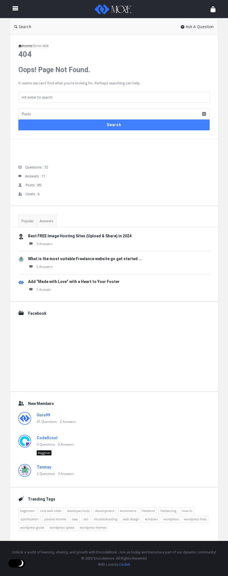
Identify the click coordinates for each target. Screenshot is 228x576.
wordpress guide (32, 527)
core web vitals (50, 511)
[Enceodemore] (115, 9)
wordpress (171, 519)
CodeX (124, 564)
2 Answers (44, 266)
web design (131, 519)
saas (75, 519)
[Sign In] (212, 9)
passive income (55, 519)
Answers (46, 221)
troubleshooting (105, 519)
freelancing (168, 511)
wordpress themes (93, 527)
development (104, 511)
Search (25, 26)
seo (85, 519)
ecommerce (128, 511)
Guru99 (43, 415)
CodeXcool (47, 438)
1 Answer (43, 289)
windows (151, 519)
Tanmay (44, 467)
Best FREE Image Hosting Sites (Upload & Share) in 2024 (80, 236)
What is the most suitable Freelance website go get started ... (85, 259)
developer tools (78, 511)
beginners (27, 511)
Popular (27, 221)
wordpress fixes (195, 519)
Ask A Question (200, 26)
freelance (148, 511)
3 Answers (44, 243)
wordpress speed (62, 527)
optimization (29, 519)
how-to (187, 511)
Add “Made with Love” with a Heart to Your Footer (74, 281)
